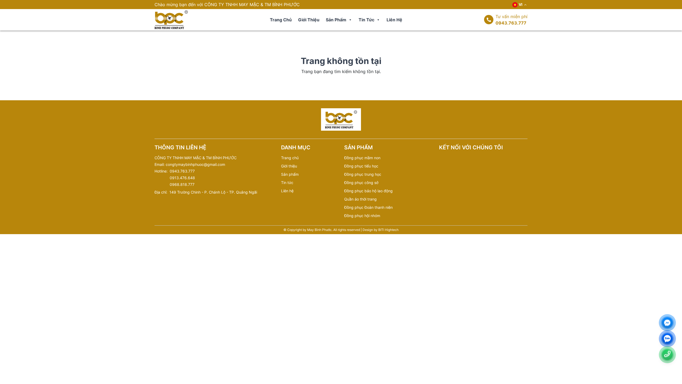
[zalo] (667, 338)
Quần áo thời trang (360, 199)
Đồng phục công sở (361, 182)
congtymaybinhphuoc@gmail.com (195, 164)
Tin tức (366, 19)
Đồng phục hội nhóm (362, 215)
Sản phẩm (336, 19)
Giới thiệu (308, 19)
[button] (350, 19)
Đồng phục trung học (362, 174)
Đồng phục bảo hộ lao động (368, 191)
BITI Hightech (388, 230)
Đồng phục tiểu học (361, 166)
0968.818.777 (182, 184)
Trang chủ (281, 19)
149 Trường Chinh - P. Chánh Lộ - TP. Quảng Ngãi (213, 192)
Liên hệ (394, 19)
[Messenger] (667, 323)
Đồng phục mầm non (362, 157)
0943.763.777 (511, 23)
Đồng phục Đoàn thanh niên (368, 207)
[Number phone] (667, 354)
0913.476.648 (182, 177)
